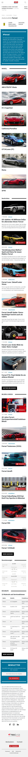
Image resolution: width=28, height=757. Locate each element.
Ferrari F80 (6, 523)
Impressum (7, 751)
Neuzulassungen (12, 25)
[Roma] (14, 161)
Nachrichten (21, 22)
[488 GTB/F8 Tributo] (14, 78)
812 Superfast (7, 108)
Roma (4, 170)
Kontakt (19, 742)
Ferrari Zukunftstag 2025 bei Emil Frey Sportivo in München (13, 497)
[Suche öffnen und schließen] (25, 2)
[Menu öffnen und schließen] (3, 2)
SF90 (4, 191)
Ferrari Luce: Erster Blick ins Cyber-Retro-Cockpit (12, 346)
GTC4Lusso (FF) (8, 149)
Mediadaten (10, 742)
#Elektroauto (11, 279)
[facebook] (9, 724)
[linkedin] (18, 724)
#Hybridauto (11, 520)
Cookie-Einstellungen (14, 753)
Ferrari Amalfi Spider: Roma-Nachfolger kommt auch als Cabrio (13, 315)
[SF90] (14, 181)
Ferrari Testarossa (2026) (11, 446)
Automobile (9, 15)
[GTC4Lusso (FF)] (14, 140)
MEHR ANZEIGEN (8, 554)
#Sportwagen (11, 309)
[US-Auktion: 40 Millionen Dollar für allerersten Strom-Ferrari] (14, 208)
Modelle (10, 22)
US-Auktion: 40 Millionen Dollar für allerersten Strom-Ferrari (14, 221)
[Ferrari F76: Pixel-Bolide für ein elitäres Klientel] (14, 363)
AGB (13, 751)
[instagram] (14, 724)
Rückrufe (21, 24)
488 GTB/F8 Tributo (9, 87)
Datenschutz (18, 751)
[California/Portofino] (14, 119)
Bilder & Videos (12, 24)
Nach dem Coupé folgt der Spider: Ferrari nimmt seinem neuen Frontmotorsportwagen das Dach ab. (13, 321)
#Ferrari (10, 216)
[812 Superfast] (14, 99)
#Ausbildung (11, 493)
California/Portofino (9, 129)
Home (3, 15)
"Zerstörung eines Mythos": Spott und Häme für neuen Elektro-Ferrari (12, 252)
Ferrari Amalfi (7, 471)
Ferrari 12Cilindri (8, 548)
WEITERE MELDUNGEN (9, 388)
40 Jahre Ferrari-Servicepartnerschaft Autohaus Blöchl (13, 419)
